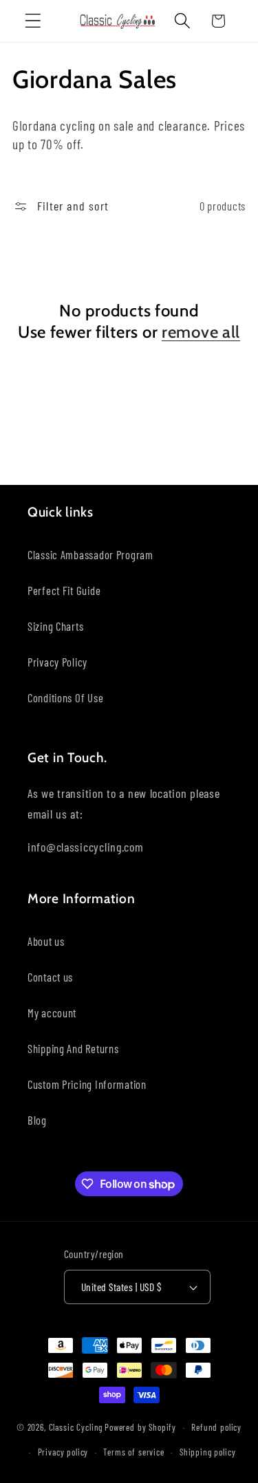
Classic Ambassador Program (90, 554)
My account (52, 1012)
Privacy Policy (57, 662)
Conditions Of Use (65, 697)
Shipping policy (208, 1452)
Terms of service (133, 1452)
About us (46, 941)
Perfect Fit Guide (64, 590)
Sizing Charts (55, 626)
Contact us (50, 977)
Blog (37, 1120)
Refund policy (216, 1427)
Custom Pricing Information (87, 1084)
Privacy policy (63, 1452)
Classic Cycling (76, 1427)
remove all (201, 332)
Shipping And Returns (73, 1048)
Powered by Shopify (140, 1427)
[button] (33, 21)
